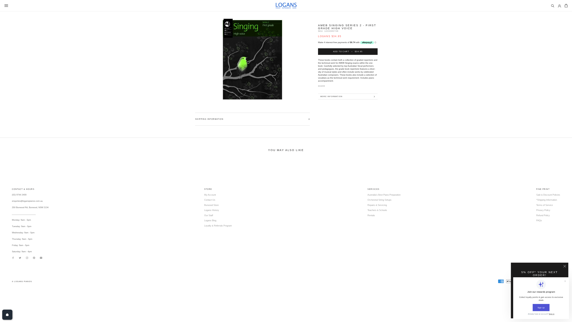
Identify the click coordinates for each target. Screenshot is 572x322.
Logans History (211, 210)
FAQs (539, 220)
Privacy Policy (543, 210)
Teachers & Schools (377, 210)
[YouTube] (41, 257)
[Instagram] (27, 257)
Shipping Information (209, 119)
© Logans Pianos (22, 281)
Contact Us (209, 200)
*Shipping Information (546, 200)
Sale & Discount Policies (548, 194)
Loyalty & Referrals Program (218, 225)
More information (331, 96)
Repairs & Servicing (377, 205)
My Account (210, 194)
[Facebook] (328, 85)
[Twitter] (332, 85)
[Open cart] (566, 5)
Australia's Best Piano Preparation (384, 194)
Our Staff (208, 215)
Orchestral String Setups (379, 200)
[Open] (7, 315)
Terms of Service (544, 205)
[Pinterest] (336, 85)
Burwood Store (211, 205)
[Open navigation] (6, 5)
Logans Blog (210, 220)
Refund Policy (543, 215)
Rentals (371, 215)
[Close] (564, 266)
